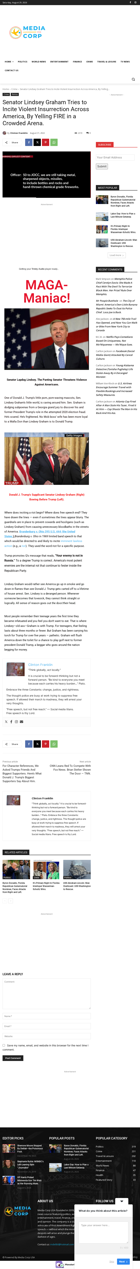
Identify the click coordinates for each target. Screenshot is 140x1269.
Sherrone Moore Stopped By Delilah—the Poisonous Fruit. (30, 1148)
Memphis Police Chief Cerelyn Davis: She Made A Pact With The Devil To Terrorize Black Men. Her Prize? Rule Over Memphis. (114, 286)
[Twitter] (6, 722)
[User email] (21, 722)
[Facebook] (130, 3)
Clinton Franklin (19, 133)
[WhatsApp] (54, 142)
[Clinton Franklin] (5, 133)
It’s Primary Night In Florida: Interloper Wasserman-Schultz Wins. (46, 886)
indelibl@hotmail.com (62, 1244)
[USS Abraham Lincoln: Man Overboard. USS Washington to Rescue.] (77, 869)
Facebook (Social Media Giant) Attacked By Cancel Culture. (115, 354)
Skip (111, 1261)
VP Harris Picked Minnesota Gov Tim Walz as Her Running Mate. (29, 1180)
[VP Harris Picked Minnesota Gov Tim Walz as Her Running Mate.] (9, 1180)
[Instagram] (135, 3)
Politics (15, 94)
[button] (133, 79)
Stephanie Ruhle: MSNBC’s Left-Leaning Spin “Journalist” (30, 1164)
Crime (14, 89)
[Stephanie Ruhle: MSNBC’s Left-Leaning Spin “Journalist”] (9, 1164)
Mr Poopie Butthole (107, 300)
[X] (37, 142)
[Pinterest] (45, 142)
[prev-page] (5, 901)
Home (6, 89)
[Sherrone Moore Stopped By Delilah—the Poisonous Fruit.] (9, 1148)
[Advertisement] (94, 32)
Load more (115, 255)
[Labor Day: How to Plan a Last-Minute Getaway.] (102, 216)
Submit (101, 166)
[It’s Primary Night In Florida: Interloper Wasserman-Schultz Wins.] (46, 869)
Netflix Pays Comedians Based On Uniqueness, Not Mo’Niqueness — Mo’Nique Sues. (114, 340)
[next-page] (10, 901)
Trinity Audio (38, 269)
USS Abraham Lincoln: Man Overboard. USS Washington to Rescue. (77, 886)
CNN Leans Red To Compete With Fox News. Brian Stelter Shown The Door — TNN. (70, 769)
